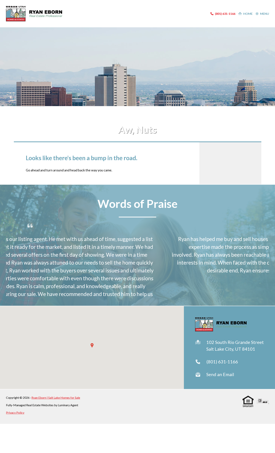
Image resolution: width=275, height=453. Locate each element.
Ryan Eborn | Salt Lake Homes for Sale (55, 397)
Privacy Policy (15, 412)
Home (248, 13)
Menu (264, 13)
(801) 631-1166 (222, 361)
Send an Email (220, 374)
